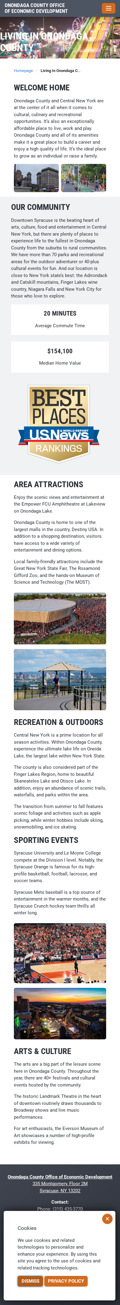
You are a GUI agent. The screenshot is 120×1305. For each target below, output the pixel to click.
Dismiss (30, 1281)
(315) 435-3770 (68, 1209)
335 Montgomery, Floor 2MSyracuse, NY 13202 (60, 1183)
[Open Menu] (109, 8)
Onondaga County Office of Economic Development (36, 8)
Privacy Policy (66, 1281)
